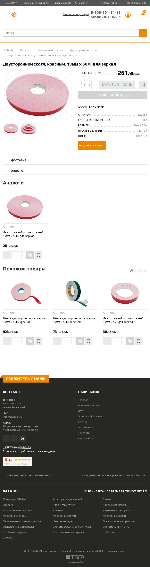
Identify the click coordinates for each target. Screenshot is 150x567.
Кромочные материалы (17, 510)
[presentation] (9, 94)
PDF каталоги (81, 2)
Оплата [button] (17, 171)
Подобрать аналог (92, 145)
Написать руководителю (17, 446)
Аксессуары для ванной (67, 499)
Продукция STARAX (14, 499)
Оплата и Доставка (90, 416)
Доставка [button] (19, 160)
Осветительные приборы (119, 521)
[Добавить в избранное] (143, 85)
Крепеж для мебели (115, 505)
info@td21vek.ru (108, 2)
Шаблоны (109, 532)
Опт (80, 411)
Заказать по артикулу (76, 14)
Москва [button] (10, 2)
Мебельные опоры (15, 515)
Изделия (8, 505)
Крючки (58, 510)
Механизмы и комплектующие (22, 521)
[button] (128, 17)
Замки (107, 499)
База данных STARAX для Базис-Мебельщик (113, 475)
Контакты (84, 433)
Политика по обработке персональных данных (30, 451)
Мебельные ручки (114, 515)
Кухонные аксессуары (116, 510)
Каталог (83, 400)
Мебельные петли (64, 515)
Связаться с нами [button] (104, 16)
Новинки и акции (88, 405)
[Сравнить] (7, 255)
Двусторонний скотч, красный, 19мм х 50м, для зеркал (23, 234)
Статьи (82, 422)
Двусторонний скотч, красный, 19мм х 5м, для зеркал (123, 320)
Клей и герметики (64, 505)
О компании (85, 427)
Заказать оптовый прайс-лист (29, 475)
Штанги (7, 538)
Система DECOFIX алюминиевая (72, 526)
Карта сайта (85, 438)
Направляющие (63, 521)
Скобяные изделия (14, 532)
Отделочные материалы (18, 526)
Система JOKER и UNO (116, 526)
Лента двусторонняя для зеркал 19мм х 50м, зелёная (74, 320)
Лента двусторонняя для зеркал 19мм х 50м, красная (24, 320)
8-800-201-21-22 (106, 12)
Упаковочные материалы (69, 532)
